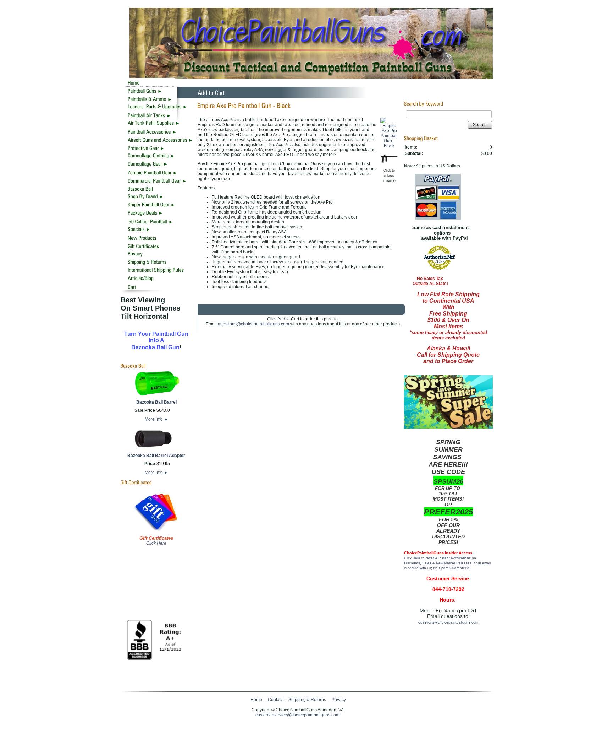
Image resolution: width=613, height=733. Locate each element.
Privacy (339, 699)
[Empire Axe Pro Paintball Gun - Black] (389, 145)
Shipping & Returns (307, 699)
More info (156, 419)
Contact (275, 699)
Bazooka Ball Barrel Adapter (156, 455)
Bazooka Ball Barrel (156, 402)
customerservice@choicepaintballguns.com (297, 714)
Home (256, 699)
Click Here (156, 543)
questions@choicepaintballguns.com (253, 324)
